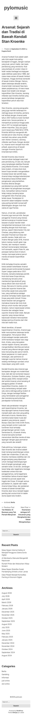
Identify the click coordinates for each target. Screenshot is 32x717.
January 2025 (7, 640)
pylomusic (16, 8)
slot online (6, 684)
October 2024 (7, 649)
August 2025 (7, 624)
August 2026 (7, 593)
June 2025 (6, 630)
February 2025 (7, 637)
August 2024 (7, 655)
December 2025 (8, 612)
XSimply (14, 712)
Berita (13, 502)
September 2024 (8, 652)
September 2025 (8, 621)
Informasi (5, 678)
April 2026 (6, 599)
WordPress (19, 711)
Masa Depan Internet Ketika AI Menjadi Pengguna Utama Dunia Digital (14, 552)
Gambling (5, 674)
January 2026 (7, 609)
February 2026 (7, 605)
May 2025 (5, 634)
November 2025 (8, 615)
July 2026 (5, 596)
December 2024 (8, 643)
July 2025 (5, 627)
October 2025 (7, 618)
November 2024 (8, 646)
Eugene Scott (6, 51)
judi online (6, 681)
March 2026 (6, 602)
